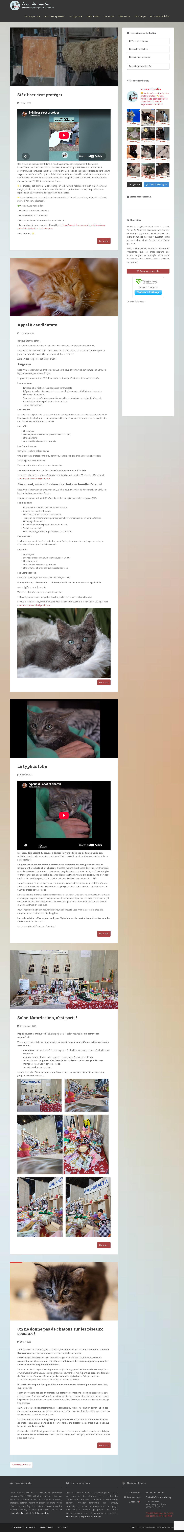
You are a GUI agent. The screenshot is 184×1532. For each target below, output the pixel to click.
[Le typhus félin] (64, 728)
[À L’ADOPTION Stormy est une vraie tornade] (162, 117)
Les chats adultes (139, 49)
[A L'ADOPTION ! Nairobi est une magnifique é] (148, 171)
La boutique (140, 16)
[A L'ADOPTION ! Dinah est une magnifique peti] (162, 135)
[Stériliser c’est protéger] (64, 56)
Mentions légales (46, 1527)
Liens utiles (62, 1527)
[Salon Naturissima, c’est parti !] (64, 979)
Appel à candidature (37, 325)
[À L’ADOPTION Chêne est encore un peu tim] (133, 117)
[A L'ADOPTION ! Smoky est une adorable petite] (162, 171)
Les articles (109, 16)
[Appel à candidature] (64, 287)
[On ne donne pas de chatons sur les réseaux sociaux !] (64, 1291)
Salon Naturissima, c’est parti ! (47, 1017)
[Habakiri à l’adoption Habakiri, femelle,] (133, 135)
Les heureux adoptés (141, 66)
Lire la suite (104, 241)
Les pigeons (75, 16)
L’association (124, 16)
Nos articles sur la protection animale (83, 1516)
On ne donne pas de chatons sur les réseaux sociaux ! (60, 1331)
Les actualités (93, 16)
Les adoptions (32, 16)
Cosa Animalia (38, 3)
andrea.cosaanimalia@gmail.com (34, 478)
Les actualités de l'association (35, 1513)
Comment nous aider (149, 271)
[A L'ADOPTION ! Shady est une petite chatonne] (133, 171)
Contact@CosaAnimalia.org (158, 1497)
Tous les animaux (139, 41)
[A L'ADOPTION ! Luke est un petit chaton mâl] (133, 153)
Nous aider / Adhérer (160, 16)
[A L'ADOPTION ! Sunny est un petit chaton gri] (148, 153)
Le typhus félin (32, 766)
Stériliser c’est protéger (39, 94)
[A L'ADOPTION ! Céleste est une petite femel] (148, 135)
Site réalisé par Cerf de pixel (23, 1527)
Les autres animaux (140, 57)
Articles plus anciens (22, 1465)
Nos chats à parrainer (55, 16)
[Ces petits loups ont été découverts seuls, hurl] (148, 117)
